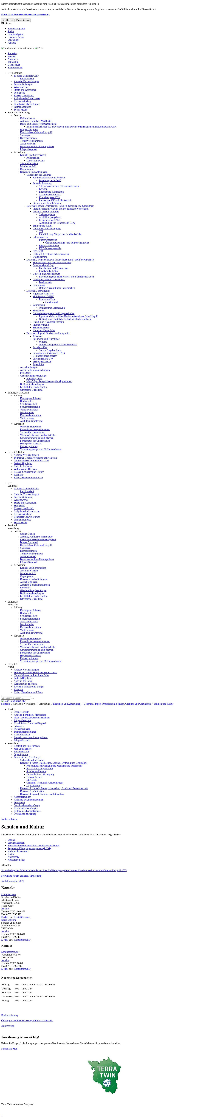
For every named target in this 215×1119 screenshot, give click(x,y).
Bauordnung (39, 285)
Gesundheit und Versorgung (47, 228)
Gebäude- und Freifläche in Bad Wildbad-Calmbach (65, 319)
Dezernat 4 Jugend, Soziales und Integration (48, 333)
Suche (11, 31)
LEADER (38, 251)
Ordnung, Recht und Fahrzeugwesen (51, 254)
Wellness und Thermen (25, 469)
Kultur (11, 854)
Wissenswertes (21, 87)
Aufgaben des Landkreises (27, 98)
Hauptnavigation (16, 34)
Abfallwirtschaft (28, 143)
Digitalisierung (40, 256)
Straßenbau (38, 310)
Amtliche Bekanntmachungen (35, 370)
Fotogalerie (19, 92)
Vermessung (39, 305)
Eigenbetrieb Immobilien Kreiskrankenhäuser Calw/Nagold (68, 316)
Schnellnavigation (16, 28)
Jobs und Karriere (29, 163)
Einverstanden (22, 20)
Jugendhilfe (38, 364)
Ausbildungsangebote (50, 217)
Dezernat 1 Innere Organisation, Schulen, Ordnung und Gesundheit (59, 206)
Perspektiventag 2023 (49, 220)
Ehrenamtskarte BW (43, 358)
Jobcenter (37, 336)
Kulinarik (18, 474)
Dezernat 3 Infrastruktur (38, 290)
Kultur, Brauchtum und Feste (28, 477)
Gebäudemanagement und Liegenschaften (53, 313)
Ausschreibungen (28, 367)
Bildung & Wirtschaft (18, 392)
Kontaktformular (22, 917)
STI (41, 231)
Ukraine (43, 341)
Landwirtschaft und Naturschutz (49, 279)
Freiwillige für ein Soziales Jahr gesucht (21, 875)
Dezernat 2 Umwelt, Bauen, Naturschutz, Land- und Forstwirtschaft (60, 259)
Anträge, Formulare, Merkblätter (36, 121)
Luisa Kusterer (8, 894)
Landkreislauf (27, 78)
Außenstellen (33, 157)
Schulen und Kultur (42, 225)
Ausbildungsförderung (31, 421)
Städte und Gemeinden (25, 90)
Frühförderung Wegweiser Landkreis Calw (60, 234)
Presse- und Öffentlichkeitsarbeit (55, 200)
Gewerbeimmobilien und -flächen (37, 438)
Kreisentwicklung (22, 101)
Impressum (13, 62)
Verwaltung (19, 152)
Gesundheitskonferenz (50, 194)
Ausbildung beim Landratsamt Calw (57, 223)
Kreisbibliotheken (16, 859)
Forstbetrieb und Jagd (43, 265)
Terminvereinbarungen (31, 140)
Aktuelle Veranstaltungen (26, 81)
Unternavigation (16, 37)
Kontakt (12, 56)
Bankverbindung (9, 1015)
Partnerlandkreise (22, 106)
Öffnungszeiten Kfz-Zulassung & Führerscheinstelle (27, 1020)
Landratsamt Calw (35, 160)
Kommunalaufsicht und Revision (49, 177)
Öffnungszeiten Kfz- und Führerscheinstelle (67, 242)
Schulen (12, 840)
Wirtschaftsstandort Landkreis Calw (38, 435)
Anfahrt (5, 908)
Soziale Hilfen (40, 347)
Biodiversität (45, 282)
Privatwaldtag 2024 (48, 271)
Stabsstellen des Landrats (38, 174)
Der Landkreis (15, 73)
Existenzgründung (29, 446)
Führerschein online (49, 245)
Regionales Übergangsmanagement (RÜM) (29, 848)
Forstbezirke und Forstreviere (53, 268)
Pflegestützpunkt (28, 149)
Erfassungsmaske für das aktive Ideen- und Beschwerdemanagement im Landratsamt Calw (71, 126)
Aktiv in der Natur (23, 466)
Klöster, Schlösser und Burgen (29, 472)
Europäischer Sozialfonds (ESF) (49, 353)
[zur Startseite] (13, 701)
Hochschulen (26, 401)
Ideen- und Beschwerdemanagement (38, 123)
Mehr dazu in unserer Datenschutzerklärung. (25, 14)
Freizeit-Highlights (23, 463)
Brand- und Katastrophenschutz (48, 322)
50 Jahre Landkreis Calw (26, 75)
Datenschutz (14, 64)
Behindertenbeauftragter (45, 356)
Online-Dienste (27, 118)
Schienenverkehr (41, 327)
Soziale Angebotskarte (50, 350)
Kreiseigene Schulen (30, 398)
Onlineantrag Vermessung (52, 307)
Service (17, 115)
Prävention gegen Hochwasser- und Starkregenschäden (66, 276)
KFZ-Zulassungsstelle (50, 248)
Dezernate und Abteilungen (33, 172)
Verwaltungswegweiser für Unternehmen (40, 449)
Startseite (12, 53)
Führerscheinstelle (48, 239)
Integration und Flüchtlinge (46, 339)
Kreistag (43, 189)
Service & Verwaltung (19, 112)
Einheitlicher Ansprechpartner (35, 429)
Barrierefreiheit (15, 67)
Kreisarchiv (13, 857)
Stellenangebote (47, 214)
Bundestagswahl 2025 (50, 180)
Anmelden (13, 59)
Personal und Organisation (46, 211)
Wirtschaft (19, 423)
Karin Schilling (8, 920)
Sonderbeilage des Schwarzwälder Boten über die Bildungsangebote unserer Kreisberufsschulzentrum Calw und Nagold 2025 (64, 870)
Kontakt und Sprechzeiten (33, 155)
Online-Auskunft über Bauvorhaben (57, 288)
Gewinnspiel (51, 302)
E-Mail (4, 917)
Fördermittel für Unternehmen (35, 440)
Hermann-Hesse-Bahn (44, 330)
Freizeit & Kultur (16, 452)
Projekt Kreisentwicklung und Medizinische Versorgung (60, 208)
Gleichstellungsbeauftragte (33, 375)
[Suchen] (32, 698)
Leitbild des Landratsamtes (33, 387)
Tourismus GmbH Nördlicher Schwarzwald (35, 457)
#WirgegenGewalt (42, 361)
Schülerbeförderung (30, 406)
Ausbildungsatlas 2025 (12, 881)
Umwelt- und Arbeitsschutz (46, 273)
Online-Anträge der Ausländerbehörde (58, 344)
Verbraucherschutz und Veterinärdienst (52, 262)
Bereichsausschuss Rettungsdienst (37, 146)
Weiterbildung (27, 418)
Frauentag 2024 (34, 378)
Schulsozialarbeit (28, 404)
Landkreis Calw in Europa (27, 104)
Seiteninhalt (13, 40)
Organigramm (27, 169)
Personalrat (25, 372)
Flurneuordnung (41, 324)
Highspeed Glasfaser (43, 293)
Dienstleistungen (28, 138)
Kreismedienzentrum (30, 415)
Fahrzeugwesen (40, 237)
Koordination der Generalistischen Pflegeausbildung (33, 845)
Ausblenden (8, 20)
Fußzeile (12, 42)
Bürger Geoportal (29, 129)
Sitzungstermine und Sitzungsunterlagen (59, 186)
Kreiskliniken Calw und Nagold (36, 132)
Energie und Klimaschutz (51, 191)
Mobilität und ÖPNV (43, 296)
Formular (5, 1048)
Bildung (18, 395)
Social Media (20, 109)
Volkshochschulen (29, 409)
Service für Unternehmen (32, 432)
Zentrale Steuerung (42, 183)
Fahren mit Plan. (47, 299)
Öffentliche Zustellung (31, 389)
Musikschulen (27, 412)
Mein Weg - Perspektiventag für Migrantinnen (49, 381)
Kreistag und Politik (24, 95)
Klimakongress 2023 (49, 197)
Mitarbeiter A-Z (28, 166)
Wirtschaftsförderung (30, 426)
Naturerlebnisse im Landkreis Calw (31, 460)
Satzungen (25, 135)
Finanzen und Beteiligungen (47, 203)
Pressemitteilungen (23, 84)
